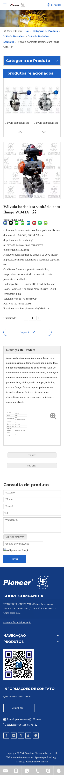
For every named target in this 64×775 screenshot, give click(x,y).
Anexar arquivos (15, 536)
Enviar (15, 559)
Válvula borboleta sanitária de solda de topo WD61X (18, 122)
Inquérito (25, 332)
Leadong (51, 757)
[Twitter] (21, 735)
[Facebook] (6, 735)
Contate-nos (18, 708)
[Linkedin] (14, 735)
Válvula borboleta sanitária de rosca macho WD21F (47, 122)
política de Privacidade (37, 761)
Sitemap (20, 761)
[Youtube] (28, 735)
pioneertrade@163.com (28, 719)
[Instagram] (36, 735)
